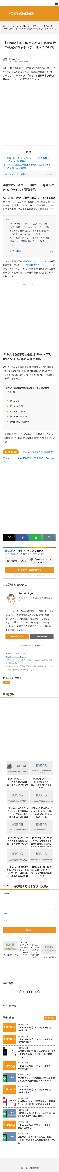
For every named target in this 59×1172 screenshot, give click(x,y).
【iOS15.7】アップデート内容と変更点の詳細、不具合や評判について (41, 783)
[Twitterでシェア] (9, 537)
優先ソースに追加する (31, 570)
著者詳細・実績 (17, 636)
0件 (19, 677)
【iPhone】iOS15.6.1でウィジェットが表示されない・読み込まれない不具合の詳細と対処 (18, 813)
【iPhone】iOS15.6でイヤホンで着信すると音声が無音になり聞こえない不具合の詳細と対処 (41, 843)
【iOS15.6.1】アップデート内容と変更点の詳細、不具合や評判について (17, 842)
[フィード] (37, 992)
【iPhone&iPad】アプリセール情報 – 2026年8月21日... (35, 1067)
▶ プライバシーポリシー (16, 656)
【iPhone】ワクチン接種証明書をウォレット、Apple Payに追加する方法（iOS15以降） (29, 456)
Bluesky (38, 645)
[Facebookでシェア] (23, 537)
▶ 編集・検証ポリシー (15, 653)
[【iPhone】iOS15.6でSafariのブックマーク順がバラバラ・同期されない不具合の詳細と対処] (18, 862)
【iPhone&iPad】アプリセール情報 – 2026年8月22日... (35, 1041)
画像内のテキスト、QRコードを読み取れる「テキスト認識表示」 (27, 159)
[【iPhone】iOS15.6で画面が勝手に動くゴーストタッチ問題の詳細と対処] (41, 862)
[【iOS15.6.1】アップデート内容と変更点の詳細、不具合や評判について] (18, 833)
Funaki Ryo (14, 59)
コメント (10, 677)
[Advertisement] (29, 115)
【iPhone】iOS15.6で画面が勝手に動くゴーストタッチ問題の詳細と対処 (41, 871)
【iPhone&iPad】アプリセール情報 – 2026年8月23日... (35, 1029)
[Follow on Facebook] (29, 992)
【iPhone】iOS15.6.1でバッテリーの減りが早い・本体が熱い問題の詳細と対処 (41, 813)
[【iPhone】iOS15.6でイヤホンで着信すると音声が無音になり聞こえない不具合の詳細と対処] (41, 833)
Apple (18, 250)
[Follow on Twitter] (21, 992)
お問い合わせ (41, 636)
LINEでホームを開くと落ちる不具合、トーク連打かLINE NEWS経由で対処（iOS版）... (36, 1139)
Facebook (26, 645)
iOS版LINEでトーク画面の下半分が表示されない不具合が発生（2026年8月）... (36, 1079)
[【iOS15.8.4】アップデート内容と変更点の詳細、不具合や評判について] (18, 774)
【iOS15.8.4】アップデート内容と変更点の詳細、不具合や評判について (17, 783)
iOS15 (6, 682)
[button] (49, 537)
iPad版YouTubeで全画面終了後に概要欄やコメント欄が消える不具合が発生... (36, 1103)
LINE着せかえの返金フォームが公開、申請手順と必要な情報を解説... (36, 1115)
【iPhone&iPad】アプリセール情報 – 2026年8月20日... (35, 1091)
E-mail (5, 921)
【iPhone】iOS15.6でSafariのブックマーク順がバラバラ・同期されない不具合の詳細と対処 (18, 873)
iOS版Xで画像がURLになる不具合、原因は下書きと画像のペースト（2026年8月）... (37, 1054)
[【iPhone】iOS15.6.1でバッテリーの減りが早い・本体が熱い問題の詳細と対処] (41, 803)
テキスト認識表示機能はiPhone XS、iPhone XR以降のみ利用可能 (28, 166)
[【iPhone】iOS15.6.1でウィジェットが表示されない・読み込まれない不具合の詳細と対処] (18, 803)
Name (5, 913)
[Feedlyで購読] (36, 537)
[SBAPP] (20, 16)
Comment (6, 893)
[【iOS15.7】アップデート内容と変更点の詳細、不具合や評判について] (41, 774)
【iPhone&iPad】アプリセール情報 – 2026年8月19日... (35, 1126)
